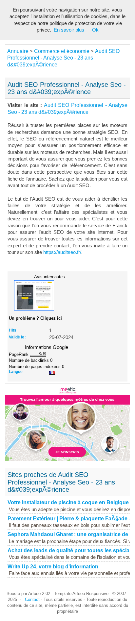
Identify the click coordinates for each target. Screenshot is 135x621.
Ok (95, 30)
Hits (12, 330)
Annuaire (18, 51)
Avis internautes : (51, 276)
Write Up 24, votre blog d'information (53, 566)
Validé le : (18, 337)
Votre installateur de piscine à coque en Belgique (68, 502)
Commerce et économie (61, 51)
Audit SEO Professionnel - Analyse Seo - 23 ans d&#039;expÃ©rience (63, 57)
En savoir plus (69, 30)
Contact (32, 599)
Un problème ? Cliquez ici (35, 318)
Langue (16, 372)
